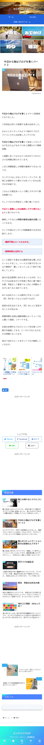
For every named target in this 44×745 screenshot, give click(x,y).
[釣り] (11, 46)
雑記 (6, 390)
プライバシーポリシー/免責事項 (22, 737)
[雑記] (33, 46)
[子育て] (11, 33)
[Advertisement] (22, 102)
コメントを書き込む (22, 707)
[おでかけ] (33, 33)
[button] (39, 419)
